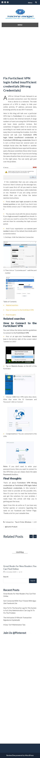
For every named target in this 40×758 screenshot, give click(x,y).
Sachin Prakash (11, 527)
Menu (30, 3)
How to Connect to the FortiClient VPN (20, 310)
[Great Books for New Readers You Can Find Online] (20, 552)
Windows (28, 522)
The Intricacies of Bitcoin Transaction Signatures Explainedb (17, 619)
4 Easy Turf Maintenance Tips (14, 625)
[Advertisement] (20, 51)
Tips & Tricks (19, 522)
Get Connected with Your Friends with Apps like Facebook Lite (19, 602)
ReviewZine (10, 755)
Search (5, 577)
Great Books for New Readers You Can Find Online (19, 595)
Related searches (12, 305)
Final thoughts (11, 315)
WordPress (29, 755)
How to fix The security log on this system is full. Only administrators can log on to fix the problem (19, 610)
